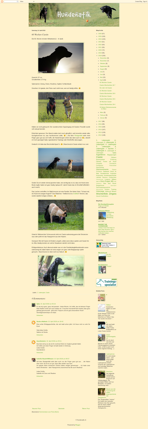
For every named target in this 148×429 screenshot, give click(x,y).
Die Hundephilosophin (106, 204)
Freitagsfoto (99, 165)
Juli (101, 72)
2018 (100, 55)
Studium (107, 189)
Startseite (61, 408)
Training (113, 189)
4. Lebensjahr (111, 144)
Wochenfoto (102, 193)
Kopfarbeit (113, 173)
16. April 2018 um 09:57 (61, 359)
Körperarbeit (99, 175)
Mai (101, 77)
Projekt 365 (109, 181)
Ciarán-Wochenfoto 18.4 (107, 104)
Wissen (114, 191)
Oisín (102, 181)
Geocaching (100, 167)
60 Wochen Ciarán (106, 96)
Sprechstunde (99, 189)
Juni (101, 74)
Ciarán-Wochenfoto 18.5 (107, 99)
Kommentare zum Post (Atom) (49, 412)
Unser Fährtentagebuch (111, 336)
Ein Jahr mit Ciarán (106, 88)
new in (98, 181)
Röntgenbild (78, 135)
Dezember (103, 58)
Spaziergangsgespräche (103, 187)
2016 (100, 124)
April (101, 80)
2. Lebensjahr (41, 292)
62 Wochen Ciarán (106, 82)
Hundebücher (104, 173)
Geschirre (109, 371)
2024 (100, 39)
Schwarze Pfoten (104, 211)
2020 (100, 50)
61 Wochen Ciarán (106, 90)
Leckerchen (112, 177)
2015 (100, 127)
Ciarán (47, 292)
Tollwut (108, 305)
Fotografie (99, 163)
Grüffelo (75, 193)
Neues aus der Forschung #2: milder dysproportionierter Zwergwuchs (107, 393)
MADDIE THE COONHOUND (103, 225)
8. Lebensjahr (109, 151)
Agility (114, 153)
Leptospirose (110, 354)
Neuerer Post (36, 408)
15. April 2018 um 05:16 (48, 304)
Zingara (112, 193)
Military (114, 179)
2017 (100, 121)
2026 (100, 33)
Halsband (106, 171)
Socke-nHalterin (42, 321)
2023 (100, 42)
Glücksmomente (102, 169)
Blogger (77, 425)
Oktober (102, 63)
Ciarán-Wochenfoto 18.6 (107, 93)
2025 (100, 36)
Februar (102, 115)
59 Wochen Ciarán (106, 101)
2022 (100, 44)
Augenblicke (100, 155)
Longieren (107, 179)
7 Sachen (110, 149)
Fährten (98, 161)
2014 (100, 129)
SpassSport (113, 185)
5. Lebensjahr (103, 146)
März (101, 112)
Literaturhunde (99, 179)
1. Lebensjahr (103, 140)
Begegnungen (111, 155)
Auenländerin (41, 341)
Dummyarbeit (100, 159)
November (103, 61)
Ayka (38, 304)
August (102, 69)
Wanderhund (102, 252)
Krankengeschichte (110, 175)
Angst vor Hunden (103, 206)
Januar (102, 118)
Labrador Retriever (102, 177)
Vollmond (108, 191)
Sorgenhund (100, 185)
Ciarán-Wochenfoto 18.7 (107, 85)
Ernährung (113, 159)
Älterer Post (86, 408)
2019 (100, 53)
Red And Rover (109, 183)
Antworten (40, 315)
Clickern (113, 157)
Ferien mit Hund (109, 161)
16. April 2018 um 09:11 (54, 341)
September (103, 66)
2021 (100, 47)
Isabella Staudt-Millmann (45, 359)
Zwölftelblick (104, 196)
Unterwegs (100, 191)
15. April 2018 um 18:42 (55, 321)
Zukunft (98, 196)
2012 (100, 135)
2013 (100, 132)
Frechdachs (112, 163)
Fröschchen (112, 165)
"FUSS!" (109, 266)
